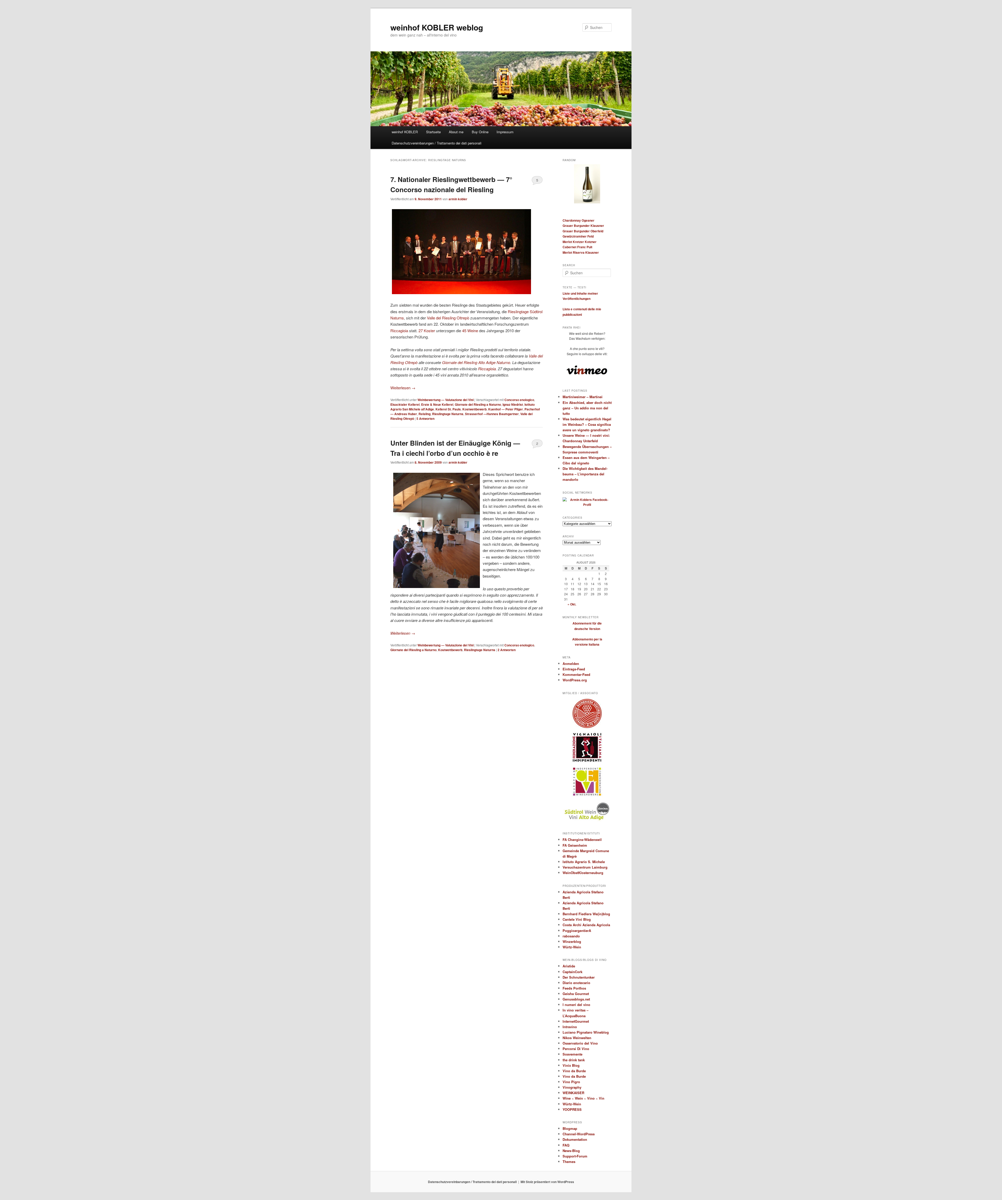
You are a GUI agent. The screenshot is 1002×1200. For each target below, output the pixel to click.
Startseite (433, 131)
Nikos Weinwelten (577, 1037)
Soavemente (572, 1054)
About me (456, 131)
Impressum (505, 131)
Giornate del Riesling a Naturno (478, 404)
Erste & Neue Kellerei (437, 404)
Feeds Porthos (574, 988)
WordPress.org (575, 679)
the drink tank (574, 1059)
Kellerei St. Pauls (448, 409)
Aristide (569, 965)
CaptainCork (572, 971)
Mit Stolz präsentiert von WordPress (547, 1181)
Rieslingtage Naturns (447, 413)
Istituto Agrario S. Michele (584, 861)
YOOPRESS (572, 1109)
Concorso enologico (519, 399)
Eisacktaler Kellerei (405, 404)
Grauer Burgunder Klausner (583, 225)
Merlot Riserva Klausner (581, 252)
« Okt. (572, 604)
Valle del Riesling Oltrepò (448, 317)
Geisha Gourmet (576, 993)
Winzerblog (572, 941)
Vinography (572, 1087)
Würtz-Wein (572, 946)
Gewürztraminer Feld (578, 236)
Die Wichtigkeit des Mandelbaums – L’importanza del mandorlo (585, 474)
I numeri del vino (576, 1004)
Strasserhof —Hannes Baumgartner (492, 413)
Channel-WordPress (579, 1133)
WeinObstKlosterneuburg (583, 872)
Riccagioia (399, 330)
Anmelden (571, 663)
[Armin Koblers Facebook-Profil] (587, 504)
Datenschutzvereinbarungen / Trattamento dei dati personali (436, 143)
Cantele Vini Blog (577, 919)
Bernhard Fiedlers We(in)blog (586, 913)
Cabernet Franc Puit (577, 247)
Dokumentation (575, 1139)
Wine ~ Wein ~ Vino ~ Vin (583, 1098)
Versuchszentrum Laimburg (585, 867)
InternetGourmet (576, 1021)
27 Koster (427, 330)
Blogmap (570, 1128)
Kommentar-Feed (576, 674)
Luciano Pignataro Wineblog (586, 1032)
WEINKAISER (573, 1092)
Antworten (425, 418)
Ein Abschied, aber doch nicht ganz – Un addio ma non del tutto (587, 408)
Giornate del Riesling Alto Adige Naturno (476, 362)
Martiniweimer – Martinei (583, 396)
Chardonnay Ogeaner (578, 220)
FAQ (566, 1145)
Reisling (425, 413)
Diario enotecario (576, 982)
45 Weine (470, 330)
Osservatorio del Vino (580, 1043)
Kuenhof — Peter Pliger (505, 409)
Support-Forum (575, 1156)
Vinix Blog (571, 1065)
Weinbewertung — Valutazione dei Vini (446, 399)
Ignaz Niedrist (513, 404)
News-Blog (571, 1150)
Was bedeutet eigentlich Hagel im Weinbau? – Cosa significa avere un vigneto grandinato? (587, 424)
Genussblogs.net (576, 999)
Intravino (570, 1026)
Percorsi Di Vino (576, 1048)
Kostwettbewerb (474, 409)
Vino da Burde (574, 1070)
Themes (569, 1161)
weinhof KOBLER (405, 131)
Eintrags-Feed (574, 668)
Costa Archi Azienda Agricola (586, 924)
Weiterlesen (402, 387)
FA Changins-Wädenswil (582, 839)
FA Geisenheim (575, 845)
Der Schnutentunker (579, 977)
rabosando (571, 936)
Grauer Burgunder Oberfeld (583, 231)
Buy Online (480, 131)
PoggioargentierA (577, 930)
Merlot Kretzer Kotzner (580, 241)
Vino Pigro (571, 1081)
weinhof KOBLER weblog (436, 27)
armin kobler (458, 199)
